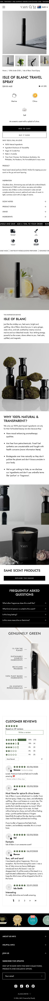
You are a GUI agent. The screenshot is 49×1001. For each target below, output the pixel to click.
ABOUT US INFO (9, 936)
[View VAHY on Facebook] (27, 986)
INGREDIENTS (7, 217)
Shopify (33, 998)
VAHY (20, 998)
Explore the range (24, 578)
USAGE (5, 211)
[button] (30, 7)
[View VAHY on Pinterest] (33, 986)
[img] (42, 86)
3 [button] (24, 900)
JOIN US (6, 953)
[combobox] (42, 7)
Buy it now (24, 135)
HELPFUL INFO (9, 945)
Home (5, 71)
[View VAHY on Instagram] (16, 986)
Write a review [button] (24, 732)
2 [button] (19, 900)
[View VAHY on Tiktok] (21, 986)
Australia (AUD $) (23, 994)
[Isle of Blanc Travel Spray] (8, 60)
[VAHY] (24, 7)
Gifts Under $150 (15, 71)
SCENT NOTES (8, 201)
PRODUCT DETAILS (9, 206)
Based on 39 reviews (14, 728)
